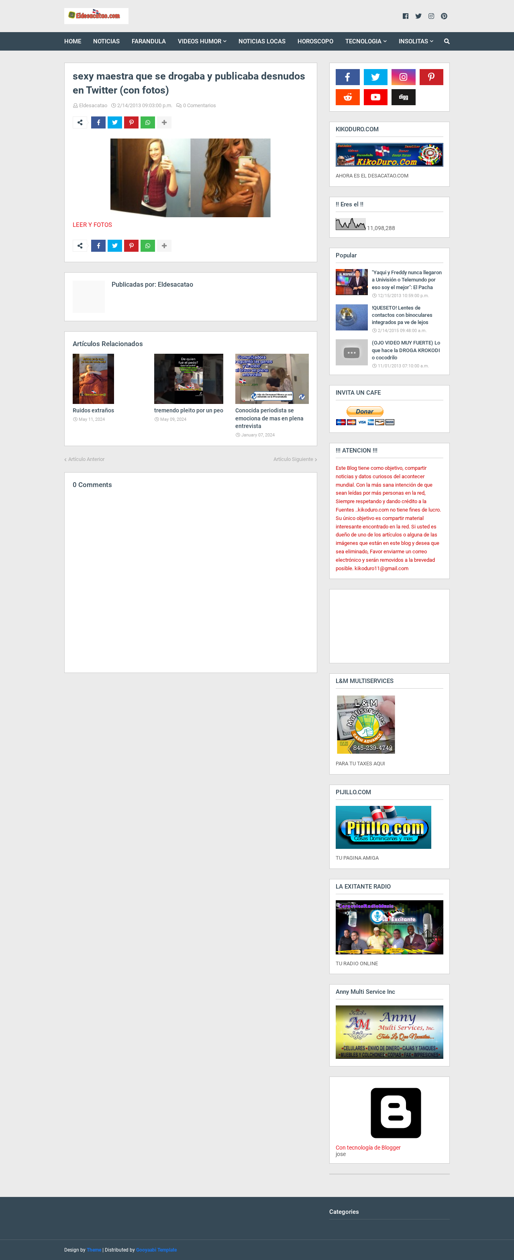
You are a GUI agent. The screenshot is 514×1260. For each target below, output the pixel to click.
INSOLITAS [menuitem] (413, 41)
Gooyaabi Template (156, 1250)
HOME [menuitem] (72, 41)
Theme (94, 1250)
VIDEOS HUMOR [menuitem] (199, 41)
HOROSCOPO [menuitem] (315, 41)
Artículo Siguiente (293, 459)
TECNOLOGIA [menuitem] (363, 41)
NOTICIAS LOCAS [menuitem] (262, 41)
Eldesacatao (93, 105)
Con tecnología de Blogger (368, 1147)
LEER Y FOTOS (92, 224)
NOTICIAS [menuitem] (106, 41)
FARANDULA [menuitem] (149, 41)
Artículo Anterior (86, 459)
